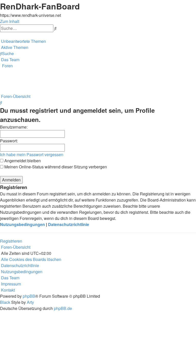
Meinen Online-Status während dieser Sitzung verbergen (55, 167)
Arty (30, 302)
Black (5, 302)
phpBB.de (63, 308)
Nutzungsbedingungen (22, 224)
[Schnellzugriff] (0, 35)
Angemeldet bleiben (22, 161)
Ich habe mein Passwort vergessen (31, 154)
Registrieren (11, 241)
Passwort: (9, 141)
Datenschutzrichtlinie (68, 224)
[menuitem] (23, 41)
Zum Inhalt (9, 21)
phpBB (29, 296)
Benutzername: (14, 127)
